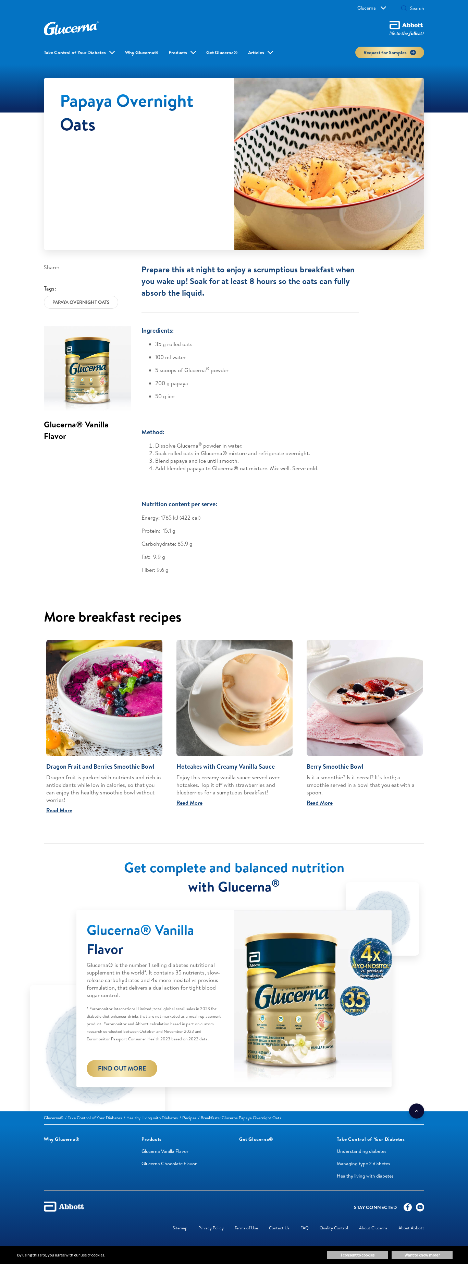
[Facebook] (408, 1209)
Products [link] (178, 52)
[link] (53, 1118)
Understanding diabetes (361, 1151)
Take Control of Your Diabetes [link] (75, 52)
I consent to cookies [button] (357, 1254)
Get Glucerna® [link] (222, 52)
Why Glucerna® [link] (141, 52)
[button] (404, 8)
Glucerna (366, 7)
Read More (59, 810)
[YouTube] (420, 1209)
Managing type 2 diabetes (363, 1163)
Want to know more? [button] (422, 1254)
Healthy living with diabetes (365, 1175)
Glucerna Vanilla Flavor (164, 1151)
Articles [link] (256, 52)
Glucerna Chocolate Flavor (169, 1163)
